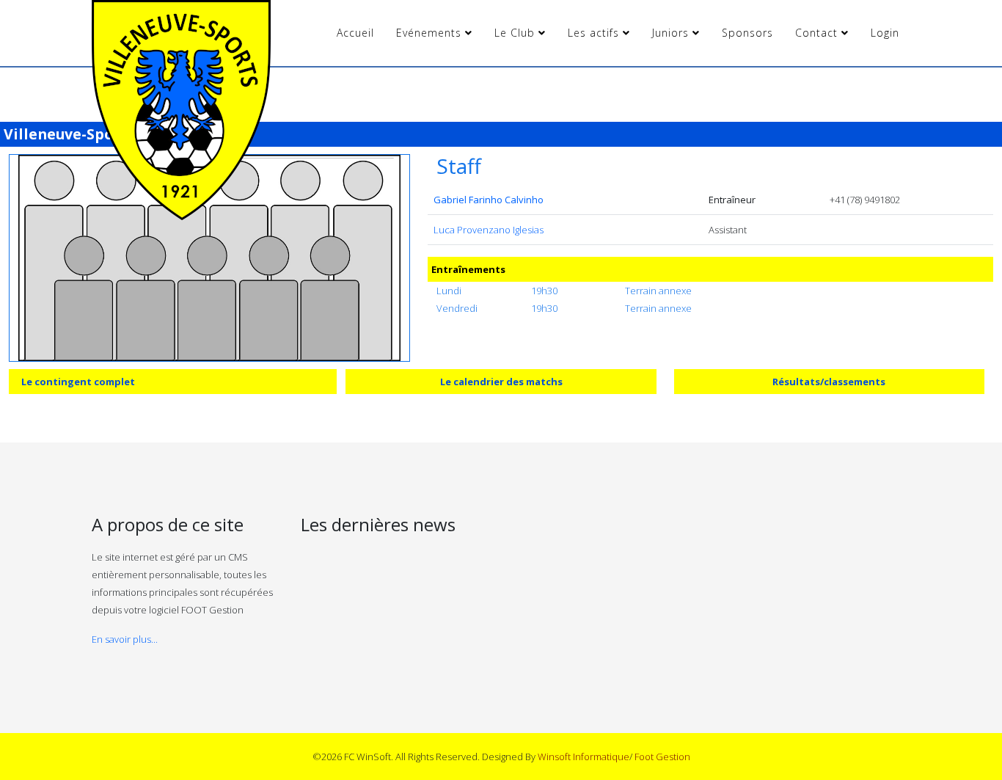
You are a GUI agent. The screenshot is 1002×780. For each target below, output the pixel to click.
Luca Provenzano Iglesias (489, 229)
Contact (816, 33)
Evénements (428, 33)
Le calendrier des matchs (501, 381)
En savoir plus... (125, 639)
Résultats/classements (828, 381)
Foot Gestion (662, 756)
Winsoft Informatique (583, 756)
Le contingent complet (78, 381)
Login (885, 33)
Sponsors (747, 33)
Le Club (514, 33)
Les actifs (593, 33)
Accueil (355, 33)
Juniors (670, 33)
